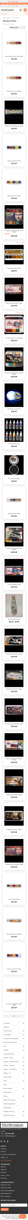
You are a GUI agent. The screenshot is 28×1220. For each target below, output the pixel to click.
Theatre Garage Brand (9, 1104)
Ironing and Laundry (9, 1054)
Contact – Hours (5, 1175)
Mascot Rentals (7, 1077)
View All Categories (6, 1160)
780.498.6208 (13, 2)
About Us (3, 1167)
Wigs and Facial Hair (14, 1115)
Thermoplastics (7, 1108)
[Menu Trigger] (25, 10)
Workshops (3, 1172)
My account (4, 1178)
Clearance (6, 1027)
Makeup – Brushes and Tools (14, 1061)
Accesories (3, 1149)
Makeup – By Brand (14, 1065)
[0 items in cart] (14, 1016)
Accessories (14, 1023)
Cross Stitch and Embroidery (14, 1038)
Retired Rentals (7, 1092)
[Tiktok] (16, 6)
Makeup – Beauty (14, 1058)
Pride (5, 1084)
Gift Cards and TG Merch (10, 1042)
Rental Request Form (6, 1193)
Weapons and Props (14, 1111)
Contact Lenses (14, 1031)
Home (4, 17)
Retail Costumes (14, 1088)
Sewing (14, 1096)
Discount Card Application (8, 1190)
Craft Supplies (14, 1035)
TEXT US (23, 1216)
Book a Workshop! (5, 1196)
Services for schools (6, 1188)
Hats (14, 1046)
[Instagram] (13, 6)
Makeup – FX (14, 1073)
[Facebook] (9, 6)
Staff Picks (3, 1170)
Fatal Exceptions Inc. (17, 1218)
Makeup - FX (9, 17)
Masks (14, 1081)
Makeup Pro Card (5, 1185)
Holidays (14, 1050)
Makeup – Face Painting (14, 1069)
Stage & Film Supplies (9, 1100)
